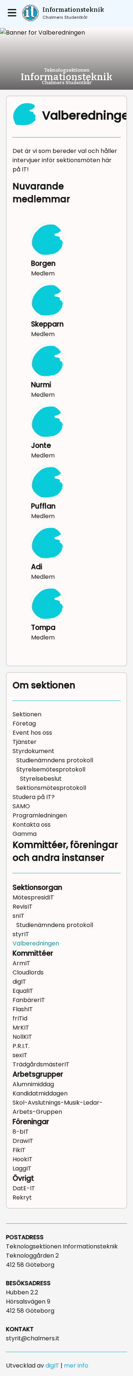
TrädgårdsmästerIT (41, 1064)
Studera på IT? (34, 797)
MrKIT (21, 1027)
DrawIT (23, 1141)
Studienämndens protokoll (54, 760)
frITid (20, 1018)
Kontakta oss (32, 824)
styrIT (21, 934)
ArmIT (21, 963)
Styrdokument (33, 751)
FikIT (19, 1150)
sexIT (20, 1055)
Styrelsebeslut (41, 778)
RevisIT (23, 906)
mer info (76, 1365)
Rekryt (22, 1197)
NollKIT (22, 1037)
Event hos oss (32, 732)
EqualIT (23, 991)
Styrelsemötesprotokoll (50, 769)
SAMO (21, 806)
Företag (24, 723)
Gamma (25, 834)
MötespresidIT (33, 897)
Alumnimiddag (33, 1084)
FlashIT (23, 1009)
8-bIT (21, 1131)
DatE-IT (24, 1188)
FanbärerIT (29, 1000)
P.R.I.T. (21, 1046)
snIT (18, 916)
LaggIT (22, 1168)
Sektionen (27, 714)
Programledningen (40, 815)
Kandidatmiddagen (40, 1093)
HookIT (23, 1159)
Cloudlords (28, 972)
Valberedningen (36, 943)
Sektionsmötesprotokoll (51, 788)
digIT (19, 981)
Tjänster (25, 742)
